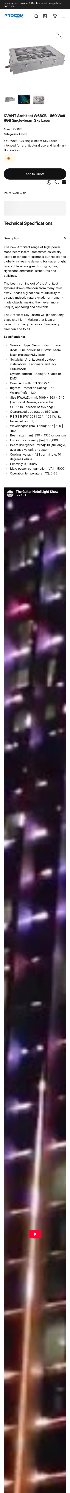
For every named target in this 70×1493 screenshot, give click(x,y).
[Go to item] (9, 99)
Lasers (23, 134)
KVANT (17, 129)
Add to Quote (35, 174)
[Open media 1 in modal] (59, 35)
